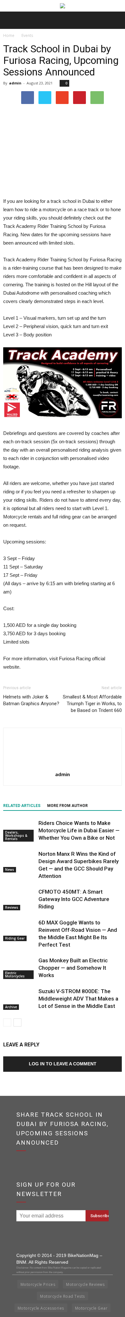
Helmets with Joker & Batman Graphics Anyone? (31, 700)
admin (15, 83)
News (9, 869)
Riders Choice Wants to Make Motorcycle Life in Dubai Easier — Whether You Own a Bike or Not (79, 830)
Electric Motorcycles (15, 974)
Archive (11, 1007)
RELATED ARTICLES (21, 805)
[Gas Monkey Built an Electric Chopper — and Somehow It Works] (19, 968)
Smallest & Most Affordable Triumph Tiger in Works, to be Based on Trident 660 (92, 703)
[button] (116, 20)
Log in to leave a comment (62, 1063)
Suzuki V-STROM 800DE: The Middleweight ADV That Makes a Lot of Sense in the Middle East (78, 998)
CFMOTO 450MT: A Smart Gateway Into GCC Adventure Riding (73, 899)
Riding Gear (15, 938)
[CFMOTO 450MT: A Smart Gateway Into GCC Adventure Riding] (19, 899)
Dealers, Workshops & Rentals (16, 835)
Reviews (11, 907)
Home (8, 35)
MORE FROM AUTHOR (67, 805)
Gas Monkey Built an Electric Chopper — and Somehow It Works (73, 967)
